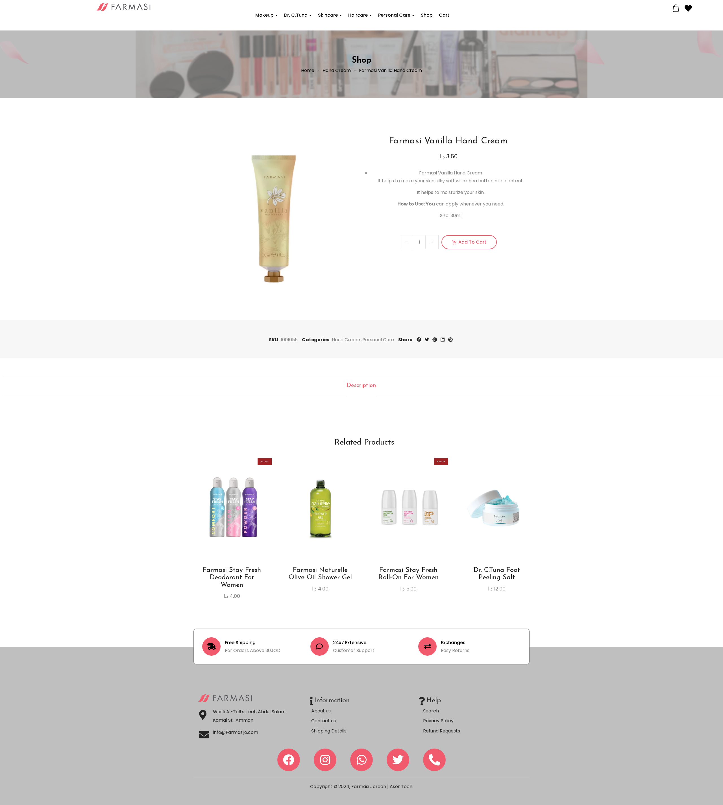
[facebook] (418, 339)
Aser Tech (401, 786)
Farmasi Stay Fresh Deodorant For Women (232, 578)
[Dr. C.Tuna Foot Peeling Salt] (497, 507)
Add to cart (472, 242)
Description (361, 385)
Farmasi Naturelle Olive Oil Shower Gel (320, 574)
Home (307, 70)
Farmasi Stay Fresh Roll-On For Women (408, 574)
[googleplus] (434, 339)
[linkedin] (442, 339)
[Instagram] (325, 760)
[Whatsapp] (361, 760)
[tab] (361, 385)
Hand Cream (337, 70)
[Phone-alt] (434, 760)
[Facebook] (288, 760)
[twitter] (426, 339)
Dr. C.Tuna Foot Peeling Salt (497, 574)
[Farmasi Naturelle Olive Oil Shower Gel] (320, 507)
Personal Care (378, 339)
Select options (232, 521)
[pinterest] (450, 339)
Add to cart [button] (320, 521)
